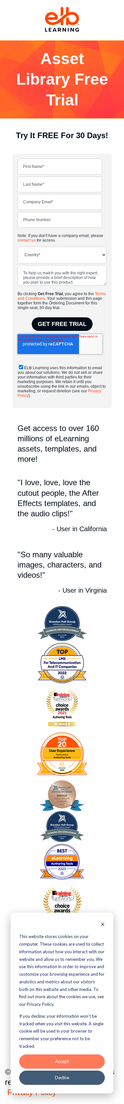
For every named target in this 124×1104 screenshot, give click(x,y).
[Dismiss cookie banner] (103, 925)
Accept (62, 1061)
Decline (62, 1077)
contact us (27, 240)
